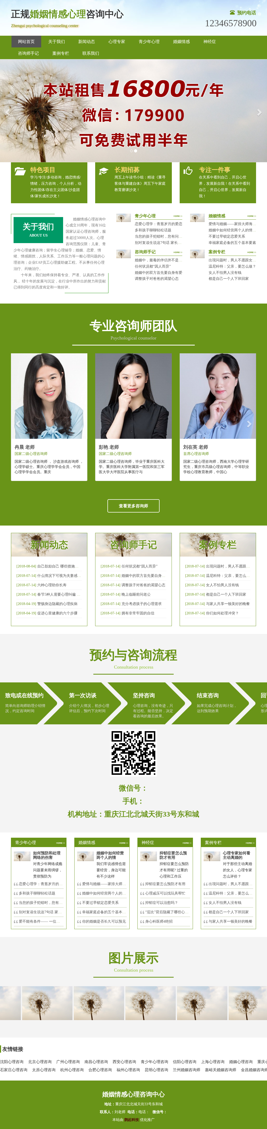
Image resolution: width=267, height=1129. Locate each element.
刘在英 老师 (195, 447)
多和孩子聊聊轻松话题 (153, 230)
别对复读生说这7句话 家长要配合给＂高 (51, 912)
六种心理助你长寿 (51, 585)
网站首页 (26, 41)
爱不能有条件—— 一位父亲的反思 (47, 921)
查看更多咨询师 (133, 506)
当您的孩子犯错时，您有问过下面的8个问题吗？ (174, 236)
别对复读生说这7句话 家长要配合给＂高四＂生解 (174, 243)
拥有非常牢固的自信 (138, 613)
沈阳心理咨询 (11, 1062)
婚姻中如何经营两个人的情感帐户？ (238, 230)
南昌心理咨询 (96, 1062)
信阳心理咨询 (184, 1062)
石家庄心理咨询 (13, 1070)
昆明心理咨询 (156, 1070)
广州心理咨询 (68, 1062)
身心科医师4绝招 (160, 921)
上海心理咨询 (212, 1062)
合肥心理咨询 (100, 1070)
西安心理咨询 (124, 1062)
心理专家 (116, 41)
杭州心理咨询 (72, 1070)
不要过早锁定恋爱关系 (227, 236)
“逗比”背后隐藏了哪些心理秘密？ (172, 912)
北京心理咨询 (40, 1062)
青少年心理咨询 (154, 1062)
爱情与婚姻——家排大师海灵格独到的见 (115, 884)
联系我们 (90, 53)
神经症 (209, 41)
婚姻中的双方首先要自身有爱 (158, 273)
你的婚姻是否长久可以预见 (104, 921)
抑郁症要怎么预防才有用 (165, 884)
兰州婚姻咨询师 (186, 1070)
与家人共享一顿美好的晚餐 (228, 604)
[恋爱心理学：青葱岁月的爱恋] (136, 1003)
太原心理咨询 (44, 1070)
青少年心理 (149, 41)
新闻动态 (86, 41)
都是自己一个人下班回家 (229, 279)
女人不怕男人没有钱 (225, 273)
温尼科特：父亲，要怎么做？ (232, 266)
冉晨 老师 (25, 447)
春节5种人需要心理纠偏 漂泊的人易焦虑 (69, 594)
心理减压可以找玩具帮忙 (165, 893)
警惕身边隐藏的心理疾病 (57, 604)
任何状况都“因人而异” (153, 266)
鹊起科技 (131, 1120)
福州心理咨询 (128, 1070)
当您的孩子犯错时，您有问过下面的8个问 (52, 903)
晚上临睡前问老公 (136, 594)
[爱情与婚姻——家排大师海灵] (32, 1003)
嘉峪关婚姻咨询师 (220, 1070)
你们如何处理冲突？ (222, 613)
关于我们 (56, 41)
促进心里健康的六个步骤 (57, 613)
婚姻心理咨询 (241, 1062)
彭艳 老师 (109, 447)
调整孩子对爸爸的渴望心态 (157, 279)
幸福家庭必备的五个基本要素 (232, 243)
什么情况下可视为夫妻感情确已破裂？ (68, 576)
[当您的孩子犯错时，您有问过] (239, 1003)
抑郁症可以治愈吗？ (161, 903)
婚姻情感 (181, 41)
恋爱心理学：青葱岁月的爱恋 (158, 224)
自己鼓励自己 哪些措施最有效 (61, 566)
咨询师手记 (28, 53)
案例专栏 (60, 53)
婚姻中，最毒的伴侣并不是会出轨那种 (166, 260)
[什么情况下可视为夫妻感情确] (84, 1003)
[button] (6, 110)
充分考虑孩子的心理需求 (142, 604)
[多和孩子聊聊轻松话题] (187, 1003)
